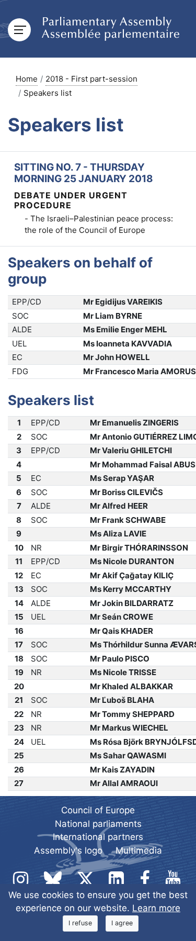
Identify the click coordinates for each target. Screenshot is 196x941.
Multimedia (139, 850)
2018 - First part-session (91, 79)
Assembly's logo (68, 850)
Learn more (156, 908)
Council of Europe (98, 810)
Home (27, 79)
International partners (98, 837)
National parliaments (98, 824)
